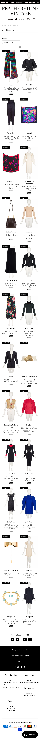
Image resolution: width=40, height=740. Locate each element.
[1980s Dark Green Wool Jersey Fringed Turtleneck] (29, 310)
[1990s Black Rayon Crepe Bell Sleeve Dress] (29, 598)
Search (11, 706)
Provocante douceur (10, 685)
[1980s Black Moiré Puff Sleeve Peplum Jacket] (29, 66)
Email (29, 680)
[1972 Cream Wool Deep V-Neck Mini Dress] (29, 552)
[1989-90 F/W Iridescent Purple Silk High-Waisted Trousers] (11, 115)
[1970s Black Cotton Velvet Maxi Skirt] (11, 262)
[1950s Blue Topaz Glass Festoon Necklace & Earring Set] (11, 598)
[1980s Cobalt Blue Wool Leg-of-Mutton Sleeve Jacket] (29, 504)
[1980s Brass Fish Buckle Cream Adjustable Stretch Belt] (29, 358)
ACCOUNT (10, 19)
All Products (11, 708)
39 (24, 639)
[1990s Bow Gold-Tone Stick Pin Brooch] (11, 552)
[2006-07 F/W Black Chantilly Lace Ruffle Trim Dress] (11, 504)
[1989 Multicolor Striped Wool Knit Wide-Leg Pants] (11, 66)
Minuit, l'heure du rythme (11, 687)
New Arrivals (11, 711)
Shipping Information (29, 695)
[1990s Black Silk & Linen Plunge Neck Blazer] (11, 358)
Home (4, 25)
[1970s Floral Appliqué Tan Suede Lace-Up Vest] (11, 406)
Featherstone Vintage (25, 722)
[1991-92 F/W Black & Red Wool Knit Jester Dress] (11, 455)
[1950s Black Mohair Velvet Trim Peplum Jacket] (29, 262)
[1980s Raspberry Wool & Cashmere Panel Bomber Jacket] (29, 406)
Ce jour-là (11, 680)
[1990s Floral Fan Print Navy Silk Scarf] (29, 115)
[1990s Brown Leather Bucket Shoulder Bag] (11, 213)
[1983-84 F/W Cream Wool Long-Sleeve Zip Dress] (29, 163)
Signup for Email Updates (20, 650)
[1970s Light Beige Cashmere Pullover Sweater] (29, 213)
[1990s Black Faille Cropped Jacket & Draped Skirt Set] (29, 455)
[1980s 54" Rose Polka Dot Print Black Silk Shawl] (11, 163)
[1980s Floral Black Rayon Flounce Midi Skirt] (11, 310)
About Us (29, 693)
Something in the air (10, 682)
